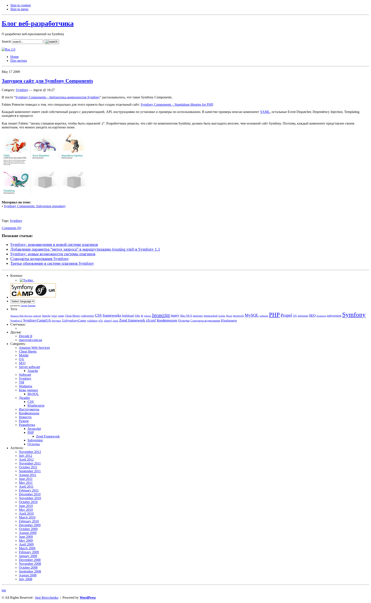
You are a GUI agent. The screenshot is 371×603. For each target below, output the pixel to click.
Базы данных (28, 390)
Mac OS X (186, 315)
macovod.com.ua (30, 340)
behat (54, 316)
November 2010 (30, 498)
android (37, 316)
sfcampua (321, 316)
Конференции (167, 320)
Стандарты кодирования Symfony (39, 258)
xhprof (108, 320)
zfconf (151, 320)
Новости (25, 417)
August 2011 (27, 475)
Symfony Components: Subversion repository (35, 206)
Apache (46, 315)
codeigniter (87, 315)
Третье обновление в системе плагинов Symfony (52, 263)
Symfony (22, 90)
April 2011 (26, 486)
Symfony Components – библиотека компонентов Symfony (57, 97)
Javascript (161, 315)
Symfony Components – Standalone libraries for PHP (177, 104)
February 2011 (29, 490)
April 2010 (26, 513)
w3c (100, 320)
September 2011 (30, 471)
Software (25, 374)
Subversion (35, 440)
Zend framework (132, 320)
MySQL (252, 315)
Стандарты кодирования (205, 320)
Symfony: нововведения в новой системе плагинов (54, 244)
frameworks (112, 315)
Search (6, 41)
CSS (98, 315)
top (4, 590)
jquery (175, 315)
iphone (147, 316)
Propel (286, 315)
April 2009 (26, 544)
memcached (210, 315)
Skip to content (20, 5)
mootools (238, 315)
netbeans (264, 316)
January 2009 (28, 556)
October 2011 (28, 467)
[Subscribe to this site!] (8, 49)
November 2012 (30, 452)
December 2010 (30, 494)
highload (128, 315)
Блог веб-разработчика (38, 23)
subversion (334, 315)
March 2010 (27, 517)
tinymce (56, 320)
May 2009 (26, 540)
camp (61, 315)
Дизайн (24, 398)
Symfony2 (16, 320)
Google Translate (28, 305)
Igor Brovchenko (46, 597)
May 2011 (26, 482)
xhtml (115, 321)
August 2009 (27, 533)
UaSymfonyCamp (74, 320)
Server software (29, 367)
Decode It (25, 336)
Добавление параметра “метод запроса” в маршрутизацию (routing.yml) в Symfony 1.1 (85, 249)
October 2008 (28, 567)
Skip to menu (19, 9)
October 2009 (28, 529)
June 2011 (26, 479)
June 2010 (26, 506)
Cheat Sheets (72, 315)
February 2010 (29, 521)
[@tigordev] (27, 280)
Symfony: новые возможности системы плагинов (52, 254)
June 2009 (26, 536)
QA (295, 315)
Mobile (24, 355)
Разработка (27, 425)
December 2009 (30, 525)
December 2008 (30, 560)
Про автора (18, 60)
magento (198, 315)
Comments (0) (11, 228)
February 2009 (29, 552)
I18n (137, 315)
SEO (312, 315)
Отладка (184, 320)
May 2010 (26, 509)
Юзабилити (229, 320)
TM (21, 382)
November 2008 (30, 563)
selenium (303, 315)
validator (92, 320)
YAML (265, 112)
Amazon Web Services (21, 316)
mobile (221, 316)
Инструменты (29, 409)
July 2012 (25, 455)
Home (14, 57)
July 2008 (25, 579)
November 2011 (30, 463)
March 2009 (27, 548)
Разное (24, 421)
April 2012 (26, 459)
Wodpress (25, 386)
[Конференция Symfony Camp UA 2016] (33, 297)
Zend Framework (48, 436)
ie (142, 315)
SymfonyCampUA (37, 320)
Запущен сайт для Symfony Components (47, 81)
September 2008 (30, 571)
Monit (229, 316)
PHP (274, 314)
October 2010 (28, 502)
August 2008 (27, 575)
